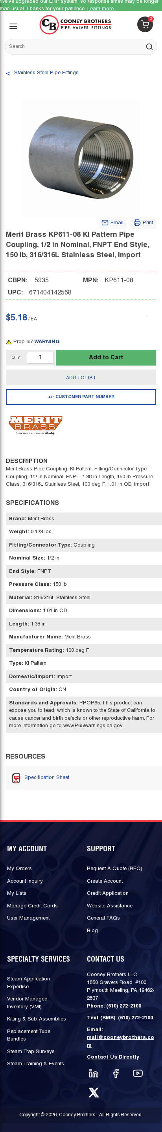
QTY (16, 358)
